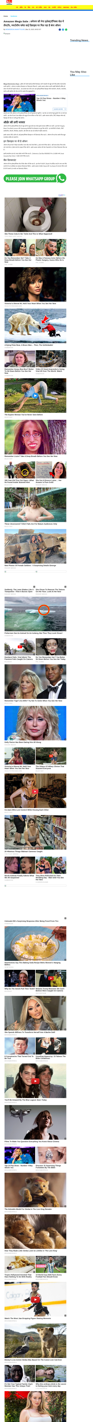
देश (25, 7)
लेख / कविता (74, 7)
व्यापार (45, 7)
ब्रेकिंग (21, 7)
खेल (49, 7)
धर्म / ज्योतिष (39, 7)
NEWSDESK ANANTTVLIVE (15, 29)
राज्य (33, 7)
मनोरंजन (59, 7)
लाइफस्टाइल (66, 7)
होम (17, 7)
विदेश (29, 7)
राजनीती (54, 7)
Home (6, 16)
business (14, 16)
